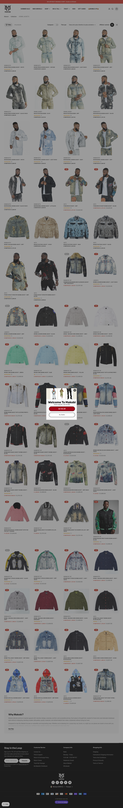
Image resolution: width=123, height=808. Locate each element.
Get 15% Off (62, 409)
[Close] (75, 390)
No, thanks (62, 414)
